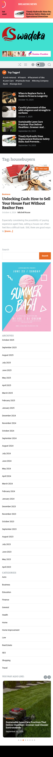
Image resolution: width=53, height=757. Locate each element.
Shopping (6, 660)
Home (4, 622)
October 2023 (8, 521)
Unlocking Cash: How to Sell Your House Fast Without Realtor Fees (26, 203)
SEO (4, 653)
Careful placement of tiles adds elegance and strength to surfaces (34, 110)
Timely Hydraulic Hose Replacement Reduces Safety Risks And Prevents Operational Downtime (31, 14)
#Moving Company (40, 81)
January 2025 (8, 408)
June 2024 (6, 461)
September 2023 (9, 529)
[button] (45, 677)
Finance (5, 600)
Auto (4, 577)
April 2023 (6, 567)
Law (4, 637)
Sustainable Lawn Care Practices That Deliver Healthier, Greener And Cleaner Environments (31, 125)
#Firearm (22, 77)
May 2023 (6, 559)
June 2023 (6, 552)
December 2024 (9, 415)
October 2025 (8, 340)
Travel (4, 668)
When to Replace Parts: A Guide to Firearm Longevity (33, 94)
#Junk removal (9, 77)
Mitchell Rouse (24, 212)
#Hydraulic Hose (22, 81)
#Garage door (16, 84)
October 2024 (8, 431)
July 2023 (6, 544)
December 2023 (9, 506)
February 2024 (8, 491)
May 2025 (6, 378)
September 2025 (9, 347)
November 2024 (9, 423)
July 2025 (6, 362)
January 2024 (8, 499)
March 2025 (7, 393)
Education (6, 592)
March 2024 (7, 484)
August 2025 (7, 355)
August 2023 (7, 537)
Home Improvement (11, 630)
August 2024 (7, 446)
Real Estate (7, 645)
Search (5, 249)
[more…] (9, 231)
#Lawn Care (8, 81)
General (5, 607)
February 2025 (8, 400)
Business (6, 194)
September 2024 (9, 438)
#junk (5, 84)
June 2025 (6, 370)
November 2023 (9, 514)
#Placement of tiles (36, 77)
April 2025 (6, 385)
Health (5, 615)
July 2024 (6, 453)
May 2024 (6, 468)
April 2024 (6, 476)
